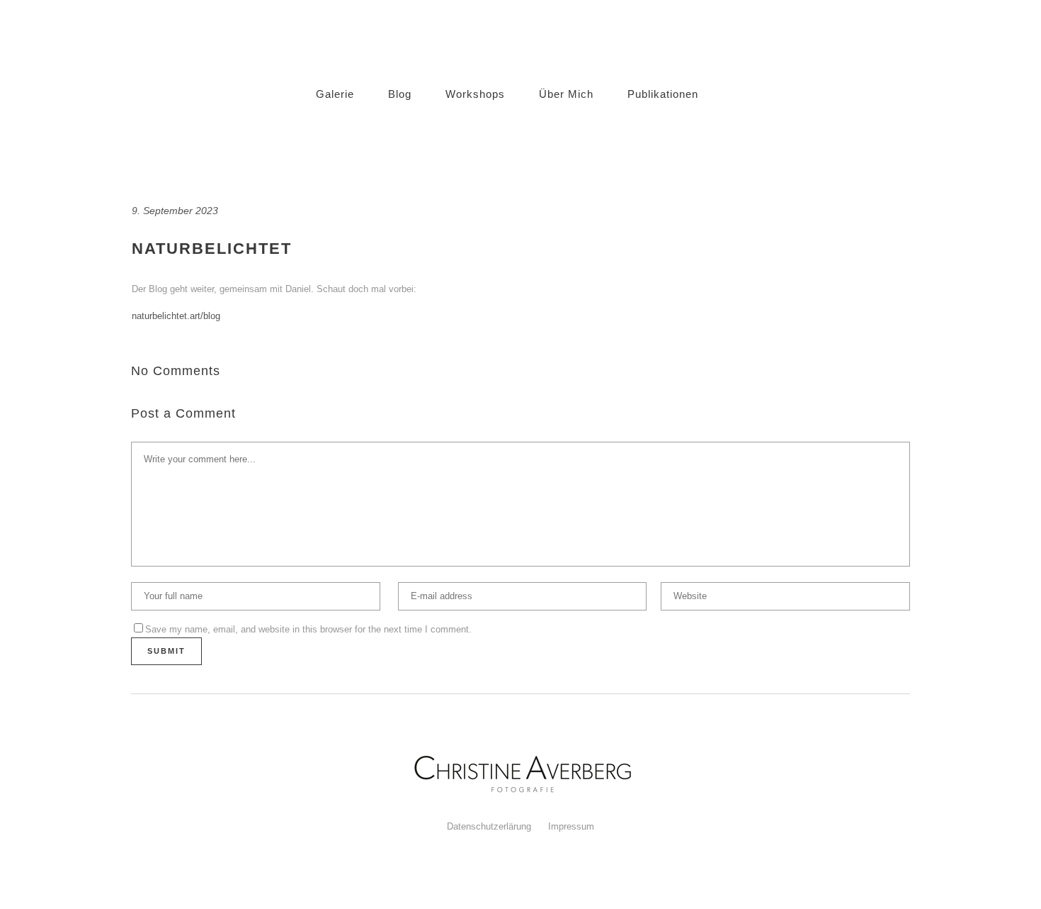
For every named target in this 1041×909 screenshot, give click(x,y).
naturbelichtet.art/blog (176, 316)
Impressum (571, 826)
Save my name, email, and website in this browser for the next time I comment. (308, 629)
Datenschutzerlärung (489, 826)
